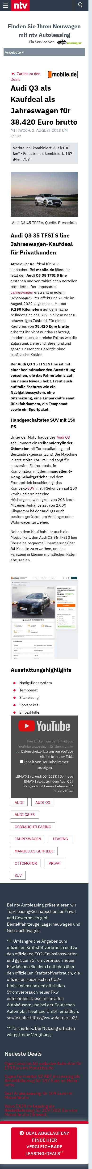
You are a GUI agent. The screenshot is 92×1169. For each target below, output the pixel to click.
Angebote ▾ (14, 52)
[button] (20, 5)
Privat (55, 863)
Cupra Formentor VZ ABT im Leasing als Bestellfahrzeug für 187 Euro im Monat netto (42, 1081)
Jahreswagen (22, 292)
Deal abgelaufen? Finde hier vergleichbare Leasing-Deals (46, 1143)
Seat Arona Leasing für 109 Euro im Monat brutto (38, 1095)
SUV (30, 488)
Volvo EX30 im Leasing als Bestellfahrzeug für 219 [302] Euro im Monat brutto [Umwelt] (40, 1110)
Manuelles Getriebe (34, 851)
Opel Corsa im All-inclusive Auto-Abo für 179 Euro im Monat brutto (43, 1066)
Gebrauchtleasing (33, 826)
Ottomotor (26, 863)
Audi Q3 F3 (25, 814)
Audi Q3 (63, 437)
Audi (19, 802)
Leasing (60, 838)
